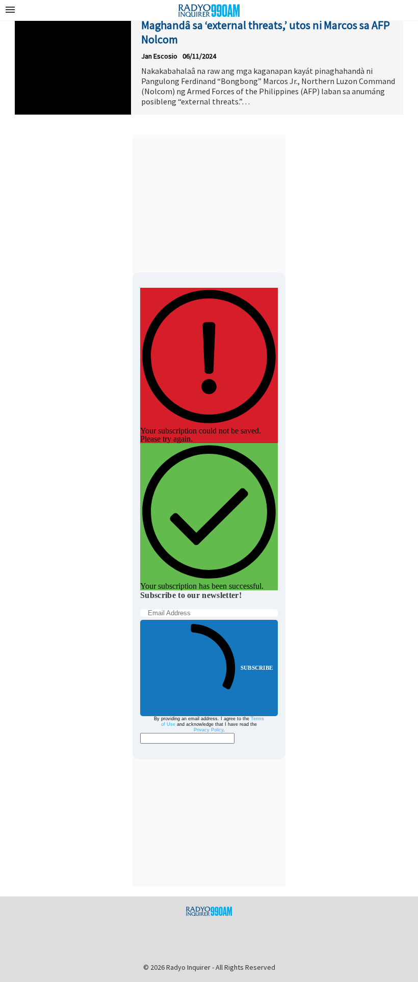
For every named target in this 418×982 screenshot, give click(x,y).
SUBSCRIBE (257, 668)
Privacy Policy (208, 729)
